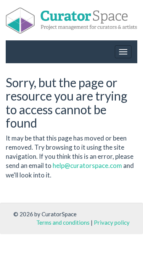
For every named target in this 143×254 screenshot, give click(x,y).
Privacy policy (112, 222)
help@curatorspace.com (87, 165)
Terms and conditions (63, 222)
